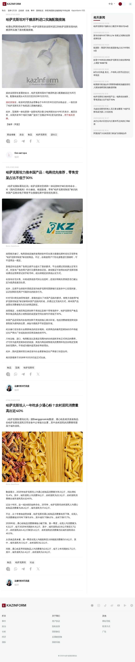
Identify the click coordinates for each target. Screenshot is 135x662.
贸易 (17, 367)
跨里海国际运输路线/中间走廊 (57, 10)
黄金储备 (11, 134)
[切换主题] (122, 4)
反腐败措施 (57, 637)
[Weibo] (112, 605)
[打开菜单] (130, 4)
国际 (4, 642)
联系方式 (106, 626)
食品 (30, 134)
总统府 (21, 10)
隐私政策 (56, 626)
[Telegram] (23, 141)
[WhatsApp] (15, 141)
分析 (4, 631)
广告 (104, 631)
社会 (32, 562)
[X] (38, 141)
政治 (4, 626)
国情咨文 (40, 10)
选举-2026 (12, 10)
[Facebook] (30, 141)
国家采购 (56, 642)
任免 (27, 10)
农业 (22, 134)
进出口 (54, 134)
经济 (4, 637)
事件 (33, 10)
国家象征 (56, 631)
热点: (4, 10)
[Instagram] (8, 141)
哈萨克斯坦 (41, 134)
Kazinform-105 (78, 10)
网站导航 (106, 621)
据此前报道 (11, 102)
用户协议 (56, 621)
